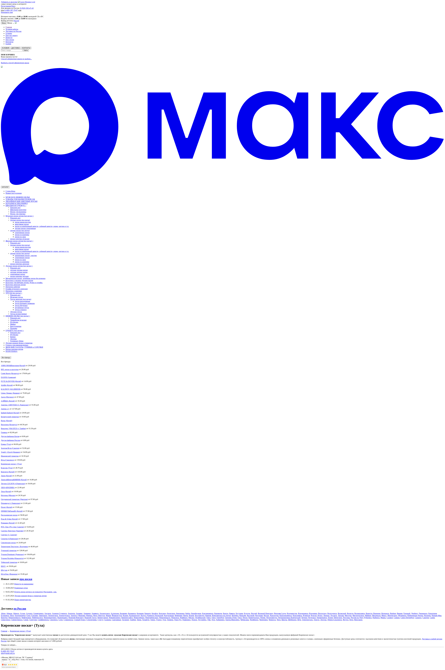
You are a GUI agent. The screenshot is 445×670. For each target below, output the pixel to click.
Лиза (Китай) (6, 491)
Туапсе (159, 620)
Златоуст (74, 616)
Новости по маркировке (23, 584)
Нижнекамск (62, 618)
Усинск (194, 620)
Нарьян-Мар (436, 616)
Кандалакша (169, 616)
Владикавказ (303, 613)
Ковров (208, 616)
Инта (95, 616)
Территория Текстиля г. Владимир (14, 547)
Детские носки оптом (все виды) (19, 266)
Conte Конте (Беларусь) (10, 373)
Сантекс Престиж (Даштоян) (12, 531)
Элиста (316, 620)
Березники (180, 613)
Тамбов (133, 620)
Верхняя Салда (280, 613)
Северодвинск (16, 620)
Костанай (250, 616)
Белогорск (171, 613)
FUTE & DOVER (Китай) (11, 381)
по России (20, 608)
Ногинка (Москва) (8, 495)
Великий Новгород (265, 613)
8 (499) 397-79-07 (11, 10)
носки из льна (20, 237)
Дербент (414, 613)
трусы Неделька (21, 305)
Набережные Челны (415, 616)
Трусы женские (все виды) (20, 299)
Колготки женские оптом (16, 285)
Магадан (348, 616)
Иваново (81, 616)
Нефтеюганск (37, 618)
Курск (320, 616)
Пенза (245, 618)
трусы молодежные (22, 301)
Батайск (155, 613)
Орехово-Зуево (231, 618)
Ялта (351, 620)
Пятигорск (338, 618)
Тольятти (145, 620)
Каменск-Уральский (155, 616)
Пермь (262, 618)
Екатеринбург (20, 616)
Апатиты (71, 613)
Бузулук (247, 613)
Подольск (312, 618)
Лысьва (341, 616)
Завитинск (43, 616)
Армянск (95, 613)
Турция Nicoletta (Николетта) (12, 558)
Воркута (369, 613)
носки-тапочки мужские (19, 239)
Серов (25, 620)
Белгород (162, 613)
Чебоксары (244, 620)
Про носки (10, 40)
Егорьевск (5, 616)
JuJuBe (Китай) (7, 385)
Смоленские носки (8, 543)
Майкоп (368, 616)
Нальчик (427, 616)
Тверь (139, 620)
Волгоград (322, 613)
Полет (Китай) (6, 507)
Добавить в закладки (9, 2)
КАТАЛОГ (5, 187)
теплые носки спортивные (25, 228)
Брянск (232, 613)
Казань (125, 616)
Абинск (16, 613)
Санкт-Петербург (407, 618)
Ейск (12, 616)
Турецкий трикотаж (9, 550)
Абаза (3, 613)
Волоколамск (359, 613)
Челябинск (254, 620)
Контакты (9, 42)
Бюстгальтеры (15, 326)
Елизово (34, 616)
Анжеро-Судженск (59, 613)
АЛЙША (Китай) (8, 401)
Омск (208, 618)
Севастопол (5, 620)
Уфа (209, 620)
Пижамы (13, 328)
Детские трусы (16, 312)
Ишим (108, 616)
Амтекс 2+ (5, 409)
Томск (152, 620)
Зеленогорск (53, 616)
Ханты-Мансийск (232, 620)
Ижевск (89, 616)
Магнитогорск (358, 616)
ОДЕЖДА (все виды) (15, 330)
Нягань (191, 618)
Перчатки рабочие (13, 287)
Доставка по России (13, 31)
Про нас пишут (12, 35)
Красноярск (297, 616)
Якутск (345, 620)
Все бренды (6, 357)
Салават (390, 618)
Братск (225, 613)
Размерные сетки (21, 588)
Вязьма (399, 613)
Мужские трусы (16, 297)
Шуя (299, 620)
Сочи (61, 620)
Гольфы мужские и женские (17, 289)
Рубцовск (368, 618)
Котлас (266, 616)
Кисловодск (199, 616)
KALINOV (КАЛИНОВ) (11, 389)
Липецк (326, 616)
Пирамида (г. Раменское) (10, 503)
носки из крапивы (22, 235)
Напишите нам (7, 12)
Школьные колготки (18, 210)
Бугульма (239, 613)
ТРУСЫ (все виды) (14, 293)
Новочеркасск (164, 618)
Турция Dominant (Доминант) (12, 554)
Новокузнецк (102, 618)
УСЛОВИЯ (5, 48)
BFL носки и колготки (10, 369)
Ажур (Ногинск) (7, 397)
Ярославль (358, 620)
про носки (25, 579)
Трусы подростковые (18, 314)
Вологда (350, 613)
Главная (9, 27)
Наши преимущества (22, 600)
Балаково (123, 613)
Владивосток (292, 613)
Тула (164, 620)
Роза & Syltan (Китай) (9, 519)
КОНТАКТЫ (26, 48)
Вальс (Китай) (6, 421)
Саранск (418, 618)
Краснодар (274, 616)
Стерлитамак (91, 620)
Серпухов (33, 620)
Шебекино (292, 620)
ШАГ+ (3, 566)
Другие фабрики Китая (10, 436)
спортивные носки (22, 233)
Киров (191, 616)
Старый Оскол (79, 620)
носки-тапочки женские (19, 264)
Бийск (187, 613)
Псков (330, 618)
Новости (9, 38)
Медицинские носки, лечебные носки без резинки (25, 278)
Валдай (254, 613)
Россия (16, 21)
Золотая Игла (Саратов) (10, 448)
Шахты (284, 620)
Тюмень (170, 620)
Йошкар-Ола (117, 616)
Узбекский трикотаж (9, 562)
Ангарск (47, 613)
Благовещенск (207, 613)
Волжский (342, 613)
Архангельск (105, 613)
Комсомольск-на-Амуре (221, 616)
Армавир (87, 613)
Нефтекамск (26, 618)
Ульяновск (186, 620)
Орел (214, 618)
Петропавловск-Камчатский (289, 618)
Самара (397, 618)
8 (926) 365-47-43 (27, 8)
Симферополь (43, 620)
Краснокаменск (286, 616)
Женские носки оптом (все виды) (19, 241)
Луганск (333, 616)
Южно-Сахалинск (335, 620)
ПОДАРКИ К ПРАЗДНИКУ (17, 203)
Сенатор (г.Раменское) (9, 539)
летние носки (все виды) (20, 230)
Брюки (13, 337)
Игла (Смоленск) (7, 460)
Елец (28, 616)
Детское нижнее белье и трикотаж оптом (30, 596)
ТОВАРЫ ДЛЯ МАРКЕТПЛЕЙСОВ (20, 199)
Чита (279, 620)
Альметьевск (38, 613)
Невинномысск (14, 618)
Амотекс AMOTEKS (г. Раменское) (15, 405)
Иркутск (101, 616)
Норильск (175, 618)
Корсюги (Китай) (8, 472)
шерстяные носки (22, 224)
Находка (4, 618)
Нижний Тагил (90, 618)
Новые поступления (14, 193)
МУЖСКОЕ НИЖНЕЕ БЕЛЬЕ (18, 197)
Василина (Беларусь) (9, 425)
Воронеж (376, 613)
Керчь (185, 616)
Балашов (140, 613)
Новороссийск (127, 618)
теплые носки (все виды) (20, 220)
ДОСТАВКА (15, 48)
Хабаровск (220, 620)
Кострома (259, 616)
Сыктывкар (116, 620)
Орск (240, 618)
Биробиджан (196, 613)
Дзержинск (423, 613)
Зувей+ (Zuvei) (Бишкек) (10, 452)
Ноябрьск (184, 618)
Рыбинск (376, 618)
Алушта (29, 613)
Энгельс (323, 620)
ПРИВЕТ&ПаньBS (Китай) (12, 511)
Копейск (235, 616)
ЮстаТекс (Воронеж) (9, 574)
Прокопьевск (322, 618)
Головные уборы (16, 341)
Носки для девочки (17, 214)
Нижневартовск (50, 618)
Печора (304, 618)
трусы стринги (21, 310)
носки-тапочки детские (19, 276)
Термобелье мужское (18, 320)
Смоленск (54, 620)
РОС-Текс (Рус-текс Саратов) (12, 527)
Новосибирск (139, 618)
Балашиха (132, 613)
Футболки (14, 322)
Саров (432, 618)
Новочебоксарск (151, 618)
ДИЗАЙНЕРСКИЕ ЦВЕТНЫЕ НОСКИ (21, 201)
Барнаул (148, 613)
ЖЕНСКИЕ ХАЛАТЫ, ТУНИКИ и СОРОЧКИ (24, 347)
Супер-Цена (10, 191)
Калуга (143, 616)
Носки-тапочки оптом (14, 349)
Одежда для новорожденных (17, 345)
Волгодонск (332, 613)
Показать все (15, 208)
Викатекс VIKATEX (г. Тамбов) (13, 428)
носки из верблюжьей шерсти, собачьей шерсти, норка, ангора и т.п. (42, 226)
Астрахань (115, 613)
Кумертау (306, 616)
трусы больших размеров (25, 303)
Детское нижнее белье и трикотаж (19, 343)
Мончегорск (392, 616)
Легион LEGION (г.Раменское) (13, 484)
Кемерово (178, 616)
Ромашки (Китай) (8, 523)
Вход (13, 6)
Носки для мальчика (18, 212)
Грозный (406, 613)
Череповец (263, 620)
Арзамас (79, 613)
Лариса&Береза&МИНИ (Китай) (14, 480)
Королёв (242, 616)
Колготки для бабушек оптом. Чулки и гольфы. (24, 283)
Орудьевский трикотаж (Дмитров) (14, 499)
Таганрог (125, 620)
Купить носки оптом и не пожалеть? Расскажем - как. (35, 592)
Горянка (4, 432)
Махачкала (376, 616)
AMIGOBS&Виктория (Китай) (13, 366)
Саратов (425, 618)
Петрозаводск (271, 618)
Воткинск (385, 613)
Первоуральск (253, 618)
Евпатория (432, 613)
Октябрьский (200, 618)
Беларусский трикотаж (10, 417)
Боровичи (218, 613)
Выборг (393, 613)
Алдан (22, 613)
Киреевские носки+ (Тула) (11, 464)
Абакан (9, 613)
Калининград (134, 616)
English (8, 44)
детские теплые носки (19, 270)
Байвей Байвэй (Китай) (10, 413)
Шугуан (4, 570)
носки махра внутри (23, 222)
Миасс (384, 616)
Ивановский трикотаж (10, 456)
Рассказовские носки (9, 515)
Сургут (100, 620)
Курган (314, 616)
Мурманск (402, 616)
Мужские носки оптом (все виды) (20, 216)
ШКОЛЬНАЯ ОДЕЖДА (16, 205)
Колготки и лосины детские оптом (19, 280)
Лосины (13, 339)
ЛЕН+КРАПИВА (8, 488)
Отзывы (9, 33)
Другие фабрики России (10, 440)
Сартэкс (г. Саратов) (9, 535)
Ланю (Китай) (6, 476)
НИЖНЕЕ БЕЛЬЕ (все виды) (18, 316)
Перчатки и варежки (14, 291)
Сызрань (107, 620)
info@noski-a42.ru (8, 653)
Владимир (313, 613)
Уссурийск (202, 620)
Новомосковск (114, 618)
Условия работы (12, 29)
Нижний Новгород (76, 618)
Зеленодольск (64, 616)
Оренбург (220, 618)
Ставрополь (68, 620)
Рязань (383, 618)
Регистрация (6, 6)
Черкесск (272, 620)
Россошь (346, 618)
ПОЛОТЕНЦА (11, 351)
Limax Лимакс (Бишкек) (10, 393)
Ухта (213, 620)
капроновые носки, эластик (26, 255)
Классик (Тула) (7, 468)
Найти (26, 50)
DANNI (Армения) (8, 377)
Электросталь (307, 620)
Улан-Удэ (177, 620)
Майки (13, 324)
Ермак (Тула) (6, 444)
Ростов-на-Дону (357, 618)
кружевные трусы (22, 308)
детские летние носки (18, 272)
